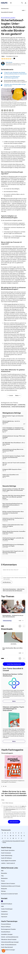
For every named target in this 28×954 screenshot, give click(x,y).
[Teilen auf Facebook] (7, 110)
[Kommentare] (14, 58)
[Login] (25, 2)
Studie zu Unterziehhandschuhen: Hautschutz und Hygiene (13, 525)
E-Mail (2, 800)
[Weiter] (23, 626)
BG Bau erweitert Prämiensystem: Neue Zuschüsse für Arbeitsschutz (13, 512)
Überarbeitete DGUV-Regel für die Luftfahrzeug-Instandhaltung (13, 551)
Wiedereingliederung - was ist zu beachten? (11, 421)
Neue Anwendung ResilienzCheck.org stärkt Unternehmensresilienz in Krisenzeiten (12, 505)
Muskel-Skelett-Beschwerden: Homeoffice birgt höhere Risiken (14, 532)
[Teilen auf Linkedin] (12, 110)
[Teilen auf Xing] (10, 110)
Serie (3, 56)
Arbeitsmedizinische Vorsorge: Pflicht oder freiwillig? (14, 436)
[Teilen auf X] (5, 110)
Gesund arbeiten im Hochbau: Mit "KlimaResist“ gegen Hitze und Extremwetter (14, 489)
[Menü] (10, 2)
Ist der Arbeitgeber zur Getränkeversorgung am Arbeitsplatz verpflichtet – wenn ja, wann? (13, 429)
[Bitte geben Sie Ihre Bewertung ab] (10, 59)
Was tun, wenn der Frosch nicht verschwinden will (14, 463)
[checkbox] (2, 578)
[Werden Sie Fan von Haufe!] (2, 901)
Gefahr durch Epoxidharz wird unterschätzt (11, 475)
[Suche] (22, 2)
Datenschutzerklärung (10, 809)
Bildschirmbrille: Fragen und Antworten (13, 416)
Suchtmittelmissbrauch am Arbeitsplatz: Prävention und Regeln (13, 545)
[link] (4, 8)
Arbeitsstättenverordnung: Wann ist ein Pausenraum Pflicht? (13, 450)
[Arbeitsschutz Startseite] (4, 3)
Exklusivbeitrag (7, 620)
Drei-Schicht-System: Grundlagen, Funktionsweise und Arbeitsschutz (14, 456)
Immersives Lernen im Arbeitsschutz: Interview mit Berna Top (13, 518)
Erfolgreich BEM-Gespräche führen (12, 469)
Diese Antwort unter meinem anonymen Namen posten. (14, 578)
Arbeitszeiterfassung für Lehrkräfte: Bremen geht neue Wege (13, 538)
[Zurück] (19, 626)
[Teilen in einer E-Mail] (2, 110)
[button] (6, 582)
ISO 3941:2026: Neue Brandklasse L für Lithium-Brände (14, 443)
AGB (23, 806)
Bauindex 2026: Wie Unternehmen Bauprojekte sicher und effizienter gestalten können (14, 497)
